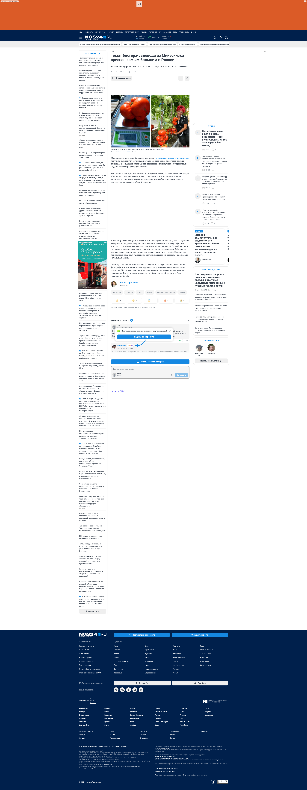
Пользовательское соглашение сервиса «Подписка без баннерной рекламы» (181, 775)
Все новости (92, 53)
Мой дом (149, 661)
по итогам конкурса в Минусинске (172, 158)
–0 (187, 340)
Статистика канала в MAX (90, 673)
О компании (84, 654)
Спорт (202, 646)
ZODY (175, 32)
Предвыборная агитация (89, 669)
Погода (110, 32)
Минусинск (117, 292)
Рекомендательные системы (164, 771)
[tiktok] (141, 689)
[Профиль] (226, 37)
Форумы (119, 32)
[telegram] (116, 689)
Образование (150, 673)
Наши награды (85, 657)
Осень (175, 650)
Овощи (139, 292)
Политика (176, 654)
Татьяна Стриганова (128, 282)
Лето (147, 657)
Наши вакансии (86, 661)
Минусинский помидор (166, 292)
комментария (123, 78)
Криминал (149, 650)
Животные (118, 669)
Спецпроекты (205, 665)
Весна (116, 654)
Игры (193, 32)
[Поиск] (215, 37)
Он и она (176, 646)
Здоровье (118, 673)
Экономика (204, 661)
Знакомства (100, 32)
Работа (175, 661)
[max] (134, 689)
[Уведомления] (221, 37)
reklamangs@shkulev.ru (162, 748)
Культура (149, 654)
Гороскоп (153, 32)
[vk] (122, 689)
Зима (147, 646)
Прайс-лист (84, 650)
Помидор (129, 292)
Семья (175, 673)
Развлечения (178, 665)
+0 (180, 340)
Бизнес (117, 650)
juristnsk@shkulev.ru (134, 766)
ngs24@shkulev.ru (106, 764)
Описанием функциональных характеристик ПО (171, 758)
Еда (115, 665)
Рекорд (150, 292)
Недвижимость (86, 32)
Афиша (144, 32)
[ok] (128, 689)
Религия (175, 669)
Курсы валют (165, 32)
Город (116, 657)
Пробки (154, 38)
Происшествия (178, 657)
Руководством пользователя (165, 756)
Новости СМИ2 (118, 391)
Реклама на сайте (86, 646)
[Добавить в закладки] (180, 78)
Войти (119, 376)
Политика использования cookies (166, 768)
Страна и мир (205, 654)
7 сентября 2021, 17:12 (118, 72)
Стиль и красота (206, 650)
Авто (116, 646)
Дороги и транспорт (122, 661)
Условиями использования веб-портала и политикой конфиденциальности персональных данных (189, 760)
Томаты (182, 292)
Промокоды (184, 32)
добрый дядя (122, 345)
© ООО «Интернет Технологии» (90, 782)
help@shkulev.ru (95, 768)
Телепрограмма (132, 32)
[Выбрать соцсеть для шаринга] (187, 78)
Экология (204, 657)
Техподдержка (85, 665)
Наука (147, 665)
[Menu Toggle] (80, 37)
